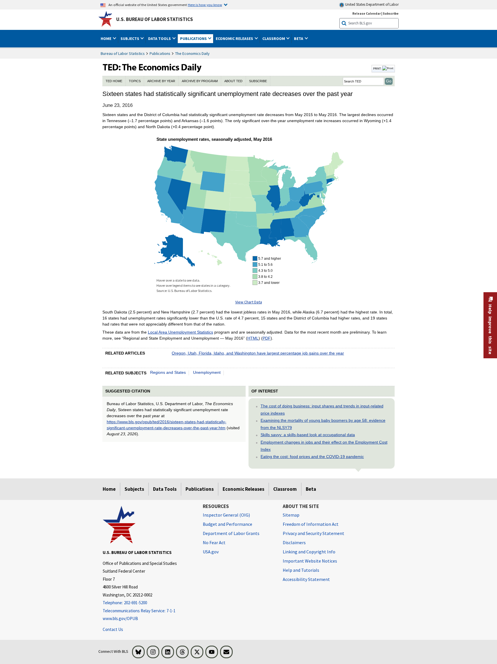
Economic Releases (243, 489)
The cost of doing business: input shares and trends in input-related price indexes (322, 409)
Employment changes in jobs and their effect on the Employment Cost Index (324, 446)
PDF (267, 338)
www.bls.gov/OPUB (120, 618)
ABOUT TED (233, 81)
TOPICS (135, 81)
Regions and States (168, 372)
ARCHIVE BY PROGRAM (200, 81)
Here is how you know (205, 4)
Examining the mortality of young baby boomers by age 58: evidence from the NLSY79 (323, 424)
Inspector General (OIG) (226, 515)
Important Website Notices (310, 561)
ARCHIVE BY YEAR (161, 81)
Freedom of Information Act (311, 524)
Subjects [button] (130, 38)
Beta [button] (299, 38)
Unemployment (207, 372)
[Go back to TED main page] (236, 69)
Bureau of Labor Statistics (123, 53)
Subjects (134, 489)
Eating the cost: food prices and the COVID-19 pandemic (312, 456)
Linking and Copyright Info (309, 552)
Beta (311, 489)
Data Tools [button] (160, 38)
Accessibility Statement (306, 579)
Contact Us (113, 629)
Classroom (285, 489)
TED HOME (114, 81)
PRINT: (377, 68)
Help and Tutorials (301, 570)
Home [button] (106, 38)
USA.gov (211, 552)
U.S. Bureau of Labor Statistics (154, 19)
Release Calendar (366, 13)
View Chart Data (248, 302)
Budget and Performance (227, 524)
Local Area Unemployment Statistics (180, 332)
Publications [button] (194, 38)
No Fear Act (214, 542)
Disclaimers (294, 542)
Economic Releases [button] (235, 38)
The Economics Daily (192, 53)
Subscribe (391, 13)
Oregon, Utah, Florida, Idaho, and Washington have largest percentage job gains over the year (258, 353)
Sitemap (291, 515)
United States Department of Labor (371, 4)
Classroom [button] (274, 38)
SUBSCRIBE (258, 81)
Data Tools (165, 489)
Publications (160, 53)
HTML (253, 338)
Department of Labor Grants (231, 533)
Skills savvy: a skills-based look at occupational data (308, 434)
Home (109, 489)
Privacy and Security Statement (313, 533)
